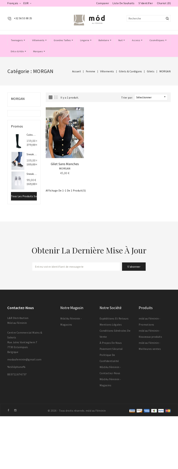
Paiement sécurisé (111, 349)
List (56, 97)
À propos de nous (111, 342)
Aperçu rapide (79, 118)
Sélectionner (151, 97)
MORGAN (18, 98)
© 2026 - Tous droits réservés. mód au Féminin (77, 410)
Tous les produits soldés (24, 196)
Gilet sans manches (65, 164)
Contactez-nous (20, 307)
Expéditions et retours (114, 318)
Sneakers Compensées (32, 154)
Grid (50, 97)
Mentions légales (111, 324)
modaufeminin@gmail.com (24, 359)
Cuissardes (32, 134)
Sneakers (32, 174)
